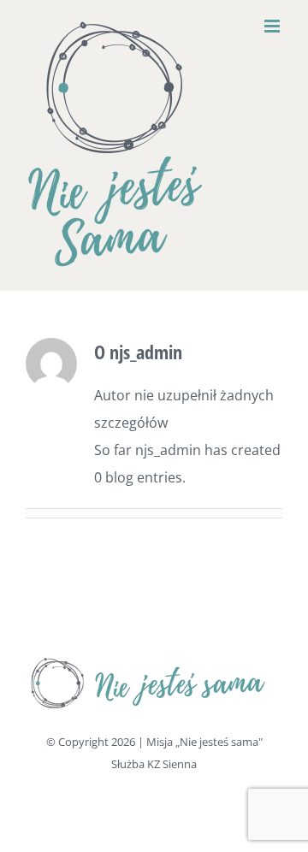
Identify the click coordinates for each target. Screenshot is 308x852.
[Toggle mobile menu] (273, 26)
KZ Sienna (172, 764)
